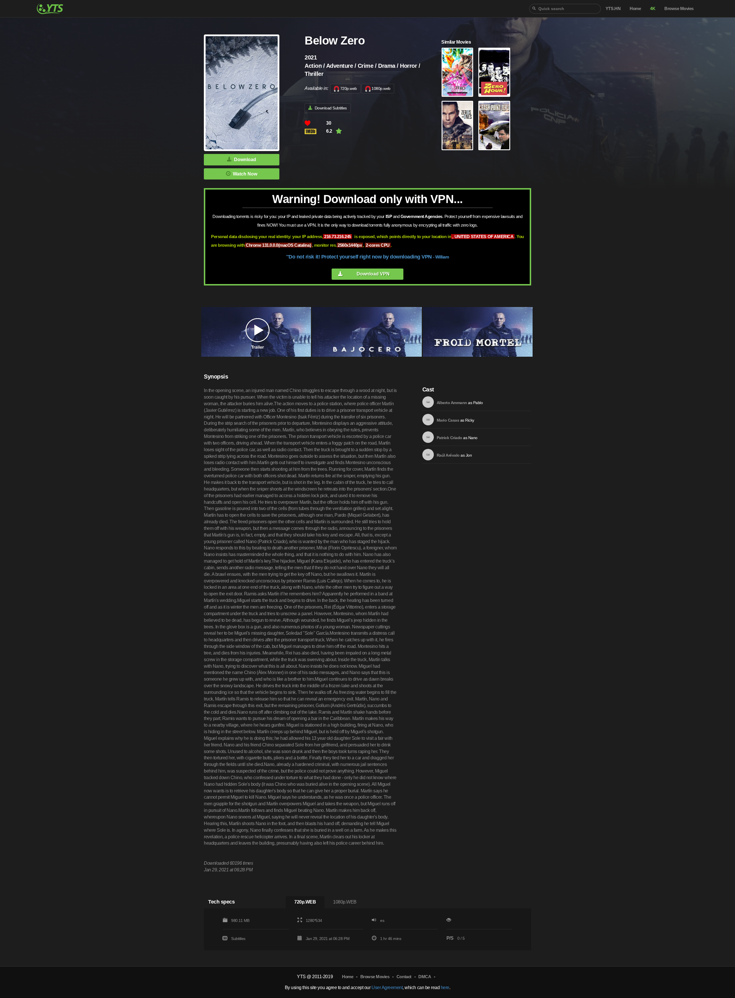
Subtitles (238, 938)
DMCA (424, 976)
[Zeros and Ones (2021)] (457, 125)
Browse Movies (375, 976)
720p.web (348, 88)
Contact (403, 976)
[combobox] (565, 9)
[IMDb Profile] (428, 402)
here (445, 987)
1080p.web (381, 88)
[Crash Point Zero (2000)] (494, 125)
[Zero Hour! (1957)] (494, 72)
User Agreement (387, 987)
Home (347, 976)
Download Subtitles (331, 108)
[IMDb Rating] (315, 131)
